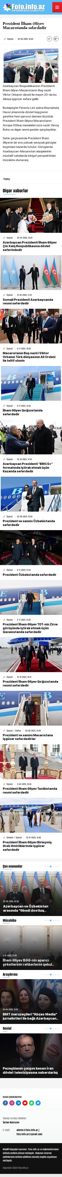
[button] (45, 866)
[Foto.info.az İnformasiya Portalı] (24, 7)
